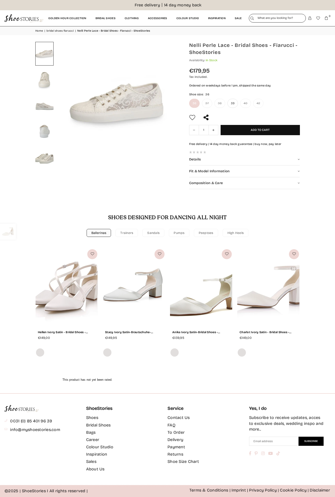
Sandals (153, 233)
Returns (175, 454)
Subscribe (311, 441)
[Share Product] (207, 117)
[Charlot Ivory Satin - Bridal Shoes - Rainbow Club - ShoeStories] (268, 286)
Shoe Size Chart (183, 461)
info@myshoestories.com (35, 429)
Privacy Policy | (264, 490)
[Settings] (310, 18)
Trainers (126, 233)
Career (92, 439)
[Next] (168, 103)
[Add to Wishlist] (92, 254)
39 (233, 103)
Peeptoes (206, 233)
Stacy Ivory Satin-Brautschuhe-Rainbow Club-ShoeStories (128, 332)
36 (194, 103)
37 (207, 103)
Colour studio (187, 18)
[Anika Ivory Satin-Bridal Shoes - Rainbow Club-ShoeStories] (201, 286)
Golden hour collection (67, 18)
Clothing (132, 18)
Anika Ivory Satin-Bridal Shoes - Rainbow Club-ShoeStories (195, 332)
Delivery (175, 439)
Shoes (92, 417)
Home (39, 30)
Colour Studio (99, 446)
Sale (238, 18)
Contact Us (179, 417)
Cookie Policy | (294, 490)
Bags (91, 432)
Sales (91, 461)
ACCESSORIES (157, 18)
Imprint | (240, 490)
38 (220, 103)
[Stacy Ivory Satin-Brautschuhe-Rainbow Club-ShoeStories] (134, 286)
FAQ (171, 425)
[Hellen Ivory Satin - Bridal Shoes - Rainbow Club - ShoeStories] (67, 286)
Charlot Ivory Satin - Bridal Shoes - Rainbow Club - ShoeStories (264, 332)
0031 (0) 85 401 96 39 (31, 420)
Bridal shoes (105, 18)
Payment (176, 446)
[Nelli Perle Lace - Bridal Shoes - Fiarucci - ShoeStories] (44, 53)
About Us (95, 469)
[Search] (252, 18)
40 (245, 103)
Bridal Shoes (98, 425)
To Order (176, 432)
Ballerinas (98, 233)
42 (258, 103)
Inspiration (217, 18)
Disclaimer (320, 490)
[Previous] (65, 103)
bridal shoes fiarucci (60, 30)
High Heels (235, 233)
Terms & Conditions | (210, 490)
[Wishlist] (318, 18)
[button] (326, 18)
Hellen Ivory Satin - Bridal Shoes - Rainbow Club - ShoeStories (62, 332)
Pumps (179, 233)
